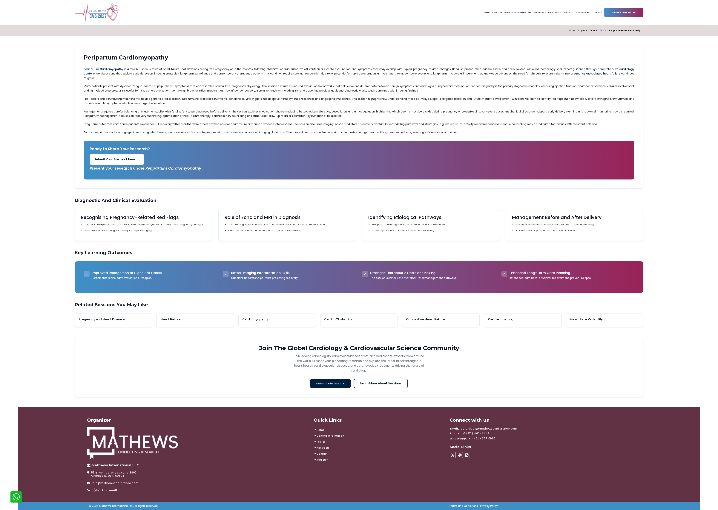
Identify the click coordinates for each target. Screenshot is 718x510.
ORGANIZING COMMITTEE (517, 12)
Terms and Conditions (463, 506)
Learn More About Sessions (380, 383)
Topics (321, 442)
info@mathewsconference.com (115, 483)
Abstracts (323, 448)
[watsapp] (16, 496)
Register (322, 460)
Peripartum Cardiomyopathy (103, 69)
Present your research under (145, 168)
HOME (487, 12)
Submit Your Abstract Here (117, 159)
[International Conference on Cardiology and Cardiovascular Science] (97, 12)
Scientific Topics (598, 30)
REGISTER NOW (624, 12)
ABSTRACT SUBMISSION (576, 12)
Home (572, 30)
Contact (322, 454)
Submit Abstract (330, 383)
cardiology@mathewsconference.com (489, 428)
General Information (330, 436)
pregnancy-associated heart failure (595, 73)
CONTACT (596, 12)
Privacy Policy (489, 506)
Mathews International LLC (115, 465)
